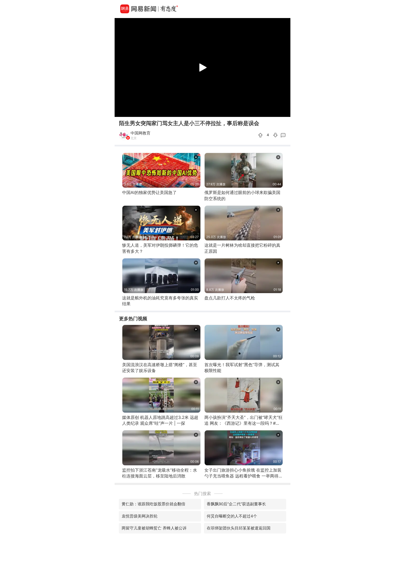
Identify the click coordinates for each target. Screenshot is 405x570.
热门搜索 (202, 493)
